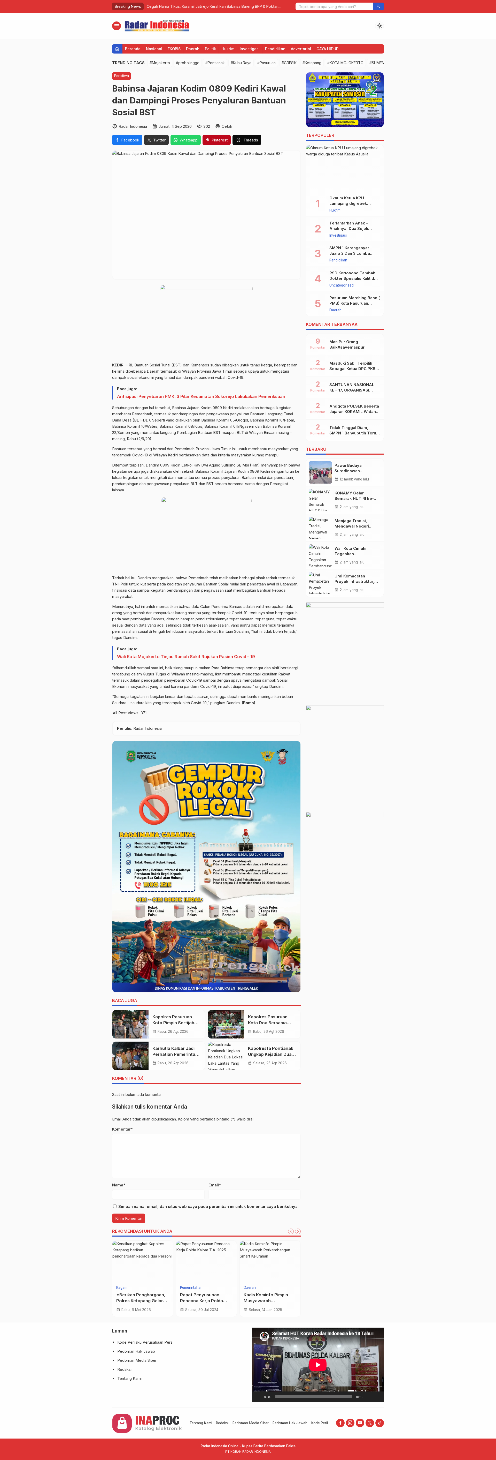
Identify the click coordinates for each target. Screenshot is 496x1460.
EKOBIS (174, 49)
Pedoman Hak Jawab (136, 1351)
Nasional (154, 49)
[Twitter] (370, 1423)
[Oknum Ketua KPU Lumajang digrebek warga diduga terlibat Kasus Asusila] (345, 168)
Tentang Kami (129, 1378)
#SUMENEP (379, 63)
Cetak (227, 126)
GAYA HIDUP (327, 49)
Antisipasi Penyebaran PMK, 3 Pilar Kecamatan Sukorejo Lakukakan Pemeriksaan (201, 396)
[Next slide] (298, 1231)
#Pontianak (215, 63)
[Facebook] (340, 1423)
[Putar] (258, 1396)
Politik (210, 49)
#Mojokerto (160, 63)
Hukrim (227, 49)
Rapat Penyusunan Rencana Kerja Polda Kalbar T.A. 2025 (201, 1300)
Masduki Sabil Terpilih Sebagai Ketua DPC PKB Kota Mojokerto (352, 369)
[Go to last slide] (291, 1231)
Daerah (192, 49)
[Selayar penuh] (377, 1396)
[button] (378, 6)
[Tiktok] (379, 1423)
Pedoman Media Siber (137, 1360)
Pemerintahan (191, 1288)
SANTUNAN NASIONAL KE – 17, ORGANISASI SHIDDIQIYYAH (351, 390)
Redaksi (124, 1369)
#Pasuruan (266, 63)
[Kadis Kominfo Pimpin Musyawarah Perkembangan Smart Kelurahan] (270, 1261)
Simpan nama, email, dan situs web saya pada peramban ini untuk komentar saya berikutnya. (208, 1206)
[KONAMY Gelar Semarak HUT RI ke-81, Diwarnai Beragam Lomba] (320, 500)
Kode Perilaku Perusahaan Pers (145, 1342)
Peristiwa (121, 76)
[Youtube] (360, 1423)
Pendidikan (275, 49)
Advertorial (301, 49)
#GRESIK (289, 63)
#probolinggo (187, 63)
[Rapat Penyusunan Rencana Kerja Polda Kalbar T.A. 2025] (206, 1261)
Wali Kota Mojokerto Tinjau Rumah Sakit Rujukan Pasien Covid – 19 (186, 656)
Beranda (133, 49)
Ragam (121, 1288)
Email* (214, 1185)
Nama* (118, 1185)
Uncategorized (341, 285)
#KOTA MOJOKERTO (345, 63)
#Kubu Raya (241, 63)
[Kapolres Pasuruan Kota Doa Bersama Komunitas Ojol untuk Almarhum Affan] (226, 1024)
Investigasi (250, 49)
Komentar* (122, 1129)
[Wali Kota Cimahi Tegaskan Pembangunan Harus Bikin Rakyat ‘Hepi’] (320, 555)
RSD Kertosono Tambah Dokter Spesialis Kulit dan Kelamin (354, 278)
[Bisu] (368, 1396)
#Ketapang (312, 63)
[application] (318, 1365)
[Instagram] (350, 1423)
